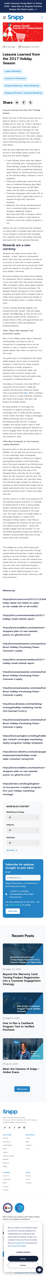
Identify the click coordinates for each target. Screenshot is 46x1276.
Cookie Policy (20, 1243)
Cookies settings (23, 1252)
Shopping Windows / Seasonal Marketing (23, 93)
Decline (23, 1265)
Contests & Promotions (15, 78)
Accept (23, 1259)
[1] (26, 393)
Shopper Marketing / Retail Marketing (22, 85)
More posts (22, 1089)
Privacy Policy (16, 1246)
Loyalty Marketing (13, 71)
